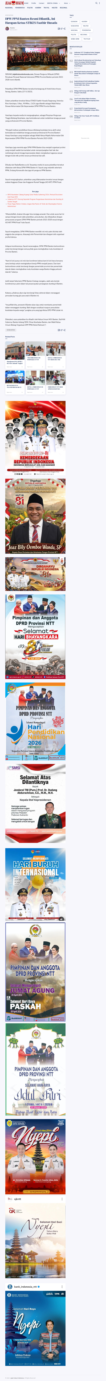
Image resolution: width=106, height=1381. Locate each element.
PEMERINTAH (20, 8)
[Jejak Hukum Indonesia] (14, 3)
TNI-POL (46, 8)
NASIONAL (9, 8)
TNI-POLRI (87, 39)
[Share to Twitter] (61, 28)
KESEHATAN (11, 330)
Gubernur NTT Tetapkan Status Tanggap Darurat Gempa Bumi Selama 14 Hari (87, 53)
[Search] (96, 3)
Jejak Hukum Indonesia (17, 1378)
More (66, 3)
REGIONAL (63, 8)
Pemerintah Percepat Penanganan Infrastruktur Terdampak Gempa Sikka (86, 109)
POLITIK (30, 8)
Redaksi (12, 28)
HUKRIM (38, 8)
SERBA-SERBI (75, 39)
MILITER (54, 8)
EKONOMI (74, 21)
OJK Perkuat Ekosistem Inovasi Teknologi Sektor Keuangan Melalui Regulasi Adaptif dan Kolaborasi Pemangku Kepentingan (87, 63)
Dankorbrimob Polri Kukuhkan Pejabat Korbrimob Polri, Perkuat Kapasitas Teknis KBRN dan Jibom (86, 83)
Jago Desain (45, 1378)
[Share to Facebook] (59, 28)
